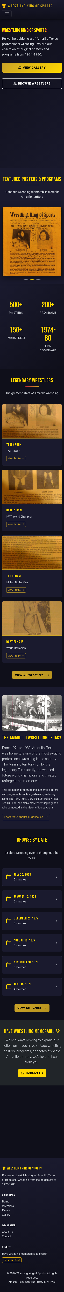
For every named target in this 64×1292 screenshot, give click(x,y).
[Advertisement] (32, 125)
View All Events (29, 1008)
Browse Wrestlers (34, 83)
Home (5, 1201)
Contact (6, 1236)
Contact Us (34, 1073)
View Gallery (34, 67)
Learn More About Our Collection (24, 817)
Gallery (6, 1214)
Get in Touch (13, 1260)
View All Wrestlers (29, 675)
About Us (7, 1232)
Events (6, 1210)
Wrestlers (8, 1206)
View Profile (14, 458)
